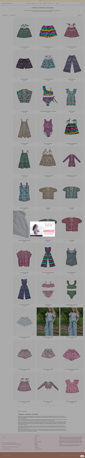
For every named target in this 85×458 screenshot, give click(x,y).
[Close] (54, 222)
